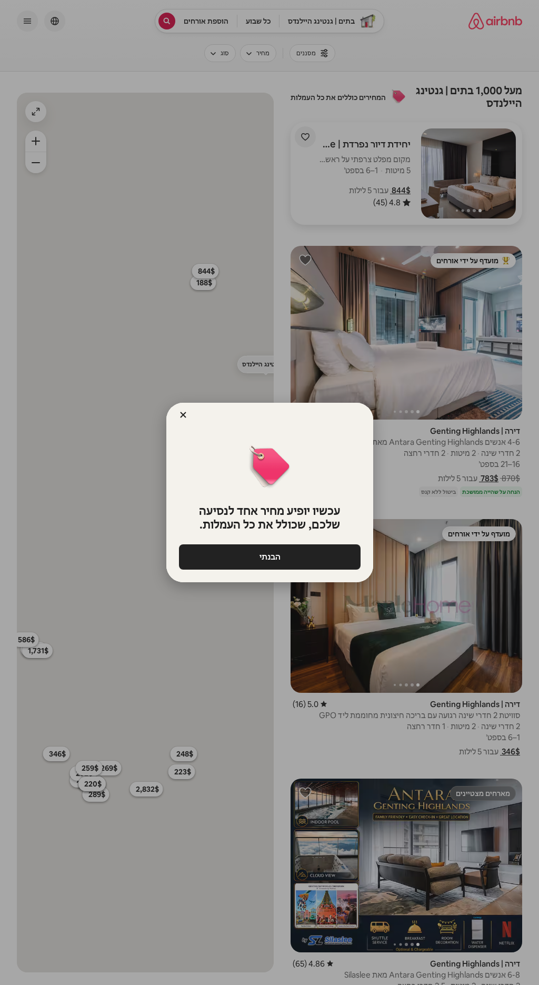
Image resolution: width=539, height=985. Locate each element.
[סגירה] (183, 415)
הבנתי (269, 556)
